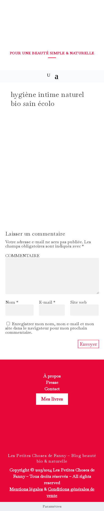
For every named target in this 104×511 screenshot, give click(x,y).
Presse (52, 382)
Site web (78, 302)
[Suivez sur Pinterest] (61, 435)
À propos (52, 376)
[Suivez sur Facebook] (42, 435)
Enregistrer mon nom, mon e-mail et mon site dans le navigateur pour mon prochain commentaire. (49, 328)
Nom (11, 302)
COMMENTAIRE (22, 255)
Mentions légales (26, 489)
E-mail (47, 302)
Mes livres (52, 399)
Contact (52, 389)
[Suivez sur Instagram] (52, 435)
